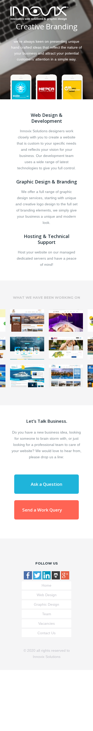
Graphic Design (46, 604)
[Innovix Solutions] (39, 19)
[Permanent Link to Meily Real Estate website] (66, 348)
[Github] (56, 578)
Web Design (47, 595)
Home (46, 585)
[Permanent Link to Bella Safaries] (27, 376)
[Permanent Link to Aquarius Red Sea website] (27, 348)
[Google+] (65, 578)
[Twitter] (37, 578)
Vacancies (46, 623)
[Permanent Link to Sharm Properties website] (66, 376)
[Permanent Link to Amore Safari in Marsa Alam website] (27, 320)
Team (46, 614)
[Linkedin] (47, 578)
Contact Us (46, 633)
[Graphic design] (46, 86)
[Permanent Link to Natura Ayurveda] (66, 320)
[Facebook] (28, 578)
